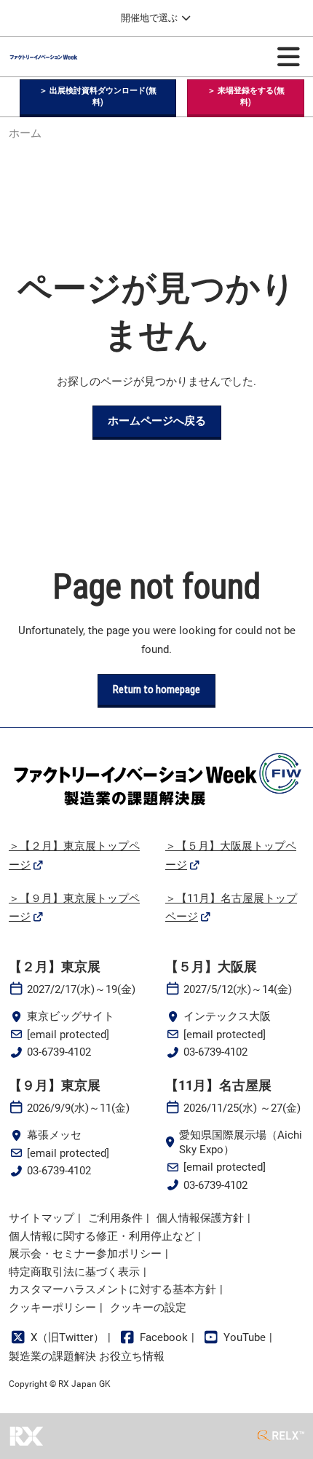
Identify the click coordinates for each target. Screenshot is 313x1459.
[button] (98, 97)
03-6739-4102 (59, 1052)
